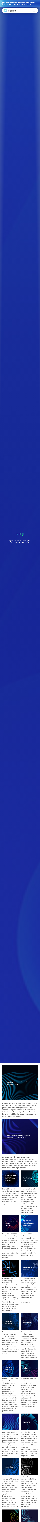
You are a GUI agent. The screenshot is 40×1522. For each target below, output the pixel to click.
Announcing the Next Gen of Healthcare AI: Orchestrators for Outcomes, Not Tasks (20, 3)
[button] (33, 10)
